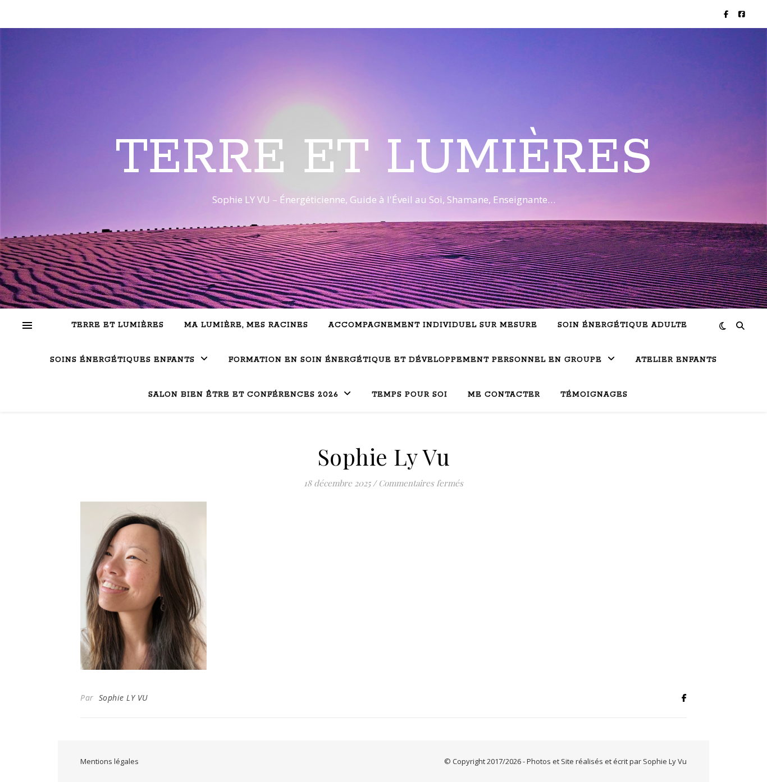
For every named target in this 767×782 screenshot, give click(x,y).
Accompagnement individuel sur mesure (432, 325)
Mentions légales (109, 761)
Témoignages (594, 394)
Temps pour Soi (410, 394)
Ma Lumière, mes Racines (246, 325)
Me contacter (504, 394)
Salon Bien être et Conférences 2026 (243, 394)
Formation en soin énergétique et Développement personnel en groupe (415, 360)
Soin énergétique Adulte (622, 325)
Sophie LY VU (123, 697)
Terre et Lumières (383, 158)
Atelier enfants (676, 360)
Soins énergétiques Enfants (122, 360)
